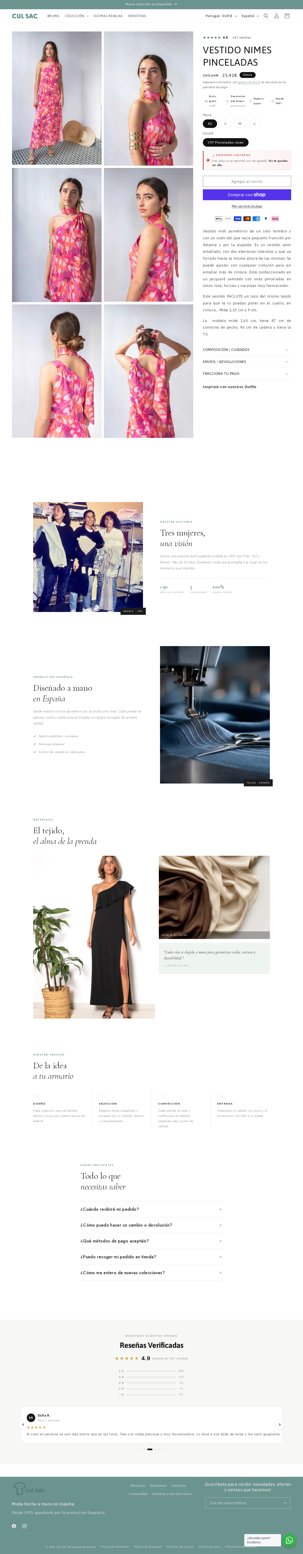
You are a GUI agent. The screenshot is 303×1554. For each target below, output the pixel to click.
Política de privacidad (148, 1546)
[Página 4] (148, 1449)
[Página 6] (158, 1449)
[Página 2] (141, 1449)
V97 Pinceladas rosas (226, 142)
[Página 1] (138, 1449)
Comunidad (138, 1494)
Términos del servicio (180, 1546)
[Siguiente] (280, 1424)
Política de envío (210, 1546)
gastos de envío (249, 82)
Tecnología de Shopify (81, 1546)
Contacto (178, 1485)
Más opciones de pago (247, 206)
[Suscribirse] (285, 1503)
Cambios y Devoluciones (172, 1494)
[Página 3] (145, 1449)
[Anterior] (23, 1424)
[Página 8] (165, 1449)
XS (210, 124)
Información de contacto (241, 1546)
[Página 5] (153, 1449)
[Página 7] (161, 1449)
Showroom (158, 1485)
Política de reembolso (115, 1546)
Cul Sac (62, 1546)
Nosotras (138, 1485)
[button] (76, 16)
